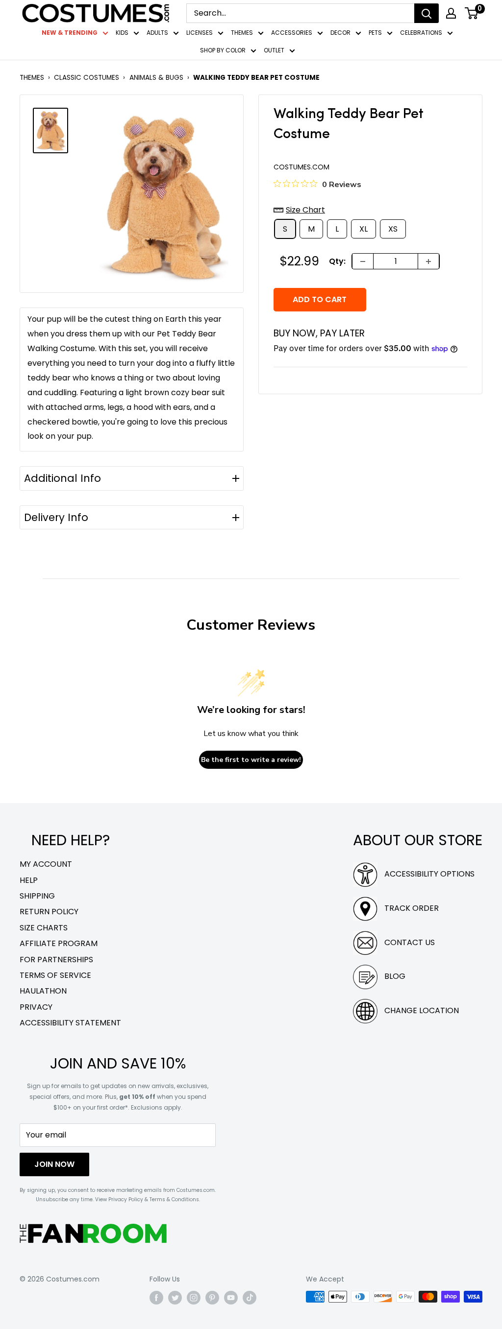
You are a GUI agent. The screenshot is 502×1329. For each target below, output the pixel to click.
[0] (472, 13)
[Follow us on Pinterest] (212, 1298)
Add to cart (320, 299)
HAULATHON (43, 991)
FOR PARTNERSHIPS (56, 959)
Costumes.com (301, 167)
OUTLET (274, 50)
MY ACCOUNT (46, 864)
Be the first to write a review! (251, 759)
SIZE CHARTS (44, 927)
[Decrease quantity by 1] (363, 261)
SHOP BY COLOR (223, 50)
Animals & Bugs (156, 77)
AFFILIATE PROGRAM (59, 943)
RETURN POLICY (49, 911)
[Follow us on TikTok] (249, 1298)
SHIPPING (37, 896)
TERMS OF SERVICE (55, 975)
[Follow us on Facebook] (156, 1298)
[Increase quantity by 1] (428, 261)
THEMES (242, 32)
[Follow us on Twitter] (175, 1298)
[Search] (426, 13)
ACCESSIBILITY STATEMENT (70, 1022)
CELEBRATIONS (421, 32)
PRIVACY (36, 1007)
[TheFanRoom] (93, 1233)
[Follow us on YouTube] (231, 1298)
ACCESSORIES (291, 32)
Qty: (337, 261)
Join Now (54, 1164)
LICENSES (199, 32)
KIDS (122, 32)
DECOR (340, 32)
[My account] (451, 13)
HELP (29, 880)
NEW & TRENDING (70, 32)
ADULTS (157, 32)
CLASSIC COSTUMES (86, 77)
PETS (375, 32)
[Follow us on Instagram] (194, 1298)
